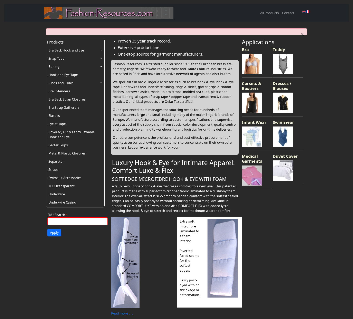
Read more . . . (122, 313)
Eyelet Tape (57, 124)
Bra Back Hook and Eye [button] (66, 50)
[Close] (302, 34)
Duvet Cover (285, 156)
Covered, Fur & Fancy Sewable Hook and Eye (71, 134)
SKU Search (56, 215)
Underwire (56, 194)
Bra (245, 49)
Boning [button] (53, 66)
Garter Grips (58, 145)
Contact (288, 13)
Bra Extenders (59, 91)
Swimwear (283, 122)
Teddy (279, 49)
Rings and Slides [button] (61, 83)
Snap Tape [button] (56, 58)
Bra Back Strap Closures (66, 99)
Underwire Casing (62, 202)
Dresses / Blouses (282, 86)
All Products (269, 13)
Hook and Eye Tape (63, 75)
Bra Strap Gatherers (63, 107)
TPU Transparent (61, 186)
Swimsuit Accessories (65, 178)
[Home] (110, 13)
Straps (53, 169)
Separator (56, 161)
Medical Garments (252, 158)
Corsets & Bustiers (251, 86)
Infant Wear (254, 122)
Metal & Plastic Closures (67, 153)
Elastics (54, 115)
